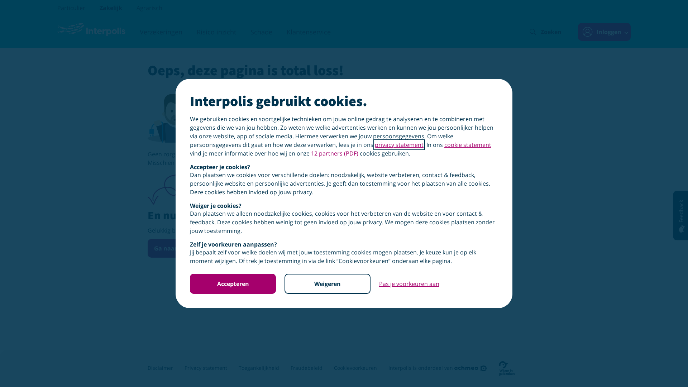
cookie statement (467, 145)
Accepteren (233, 284)
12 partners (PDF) (334, 153)
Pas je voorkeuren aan (409, 284)
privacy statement (399, 145)
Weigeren (327, 284)
